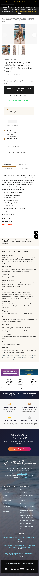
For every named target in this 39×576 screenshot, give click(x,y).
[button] (34, 35)
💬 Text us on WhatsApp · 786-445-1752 (19, 100)
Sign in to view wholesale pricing (19, 89)
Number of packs (10, 118)
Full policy (19, 321)
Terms (19, 13)
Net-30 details (24, 298)
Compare (17, 146)
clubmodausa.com (8, 242)
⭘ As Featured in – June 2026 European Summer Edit (19, 2)
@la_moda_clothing (19, 397)
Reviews (25, 168)
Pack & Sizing (23, 164)
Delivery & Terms (11, 168)
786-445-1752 (22, 477)
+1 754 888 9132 (22, 474)
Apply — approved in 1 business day (25, 11)
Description (9, 164)
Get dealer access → (19, 95)
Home (3, 18)
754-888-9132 (6, 350)
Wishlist (8, 146)
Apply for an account (15, 286)
